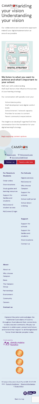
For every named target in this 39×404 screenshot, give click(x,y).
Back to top (19, 399)
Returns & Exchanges (28, 384)
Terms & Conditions (12, 384)
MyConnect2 (26, 182)
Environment (8, 294)
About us (6, 269)
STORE (26, 7)
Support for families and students (7, 198)
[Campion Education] (10, 6)
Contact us (10, 162)
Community (7, 298)
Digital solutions (27, 178)
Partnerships (8, 291)
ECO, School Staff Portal (20, 158)
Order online (8, 181)
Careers (6, 302)
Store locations (9, 184)
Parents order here (26, 162)
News (5, 280)
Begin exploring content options (14, 136)
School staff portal (28, 199)
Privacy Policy (19, 386)
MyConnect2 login (10, 211)
